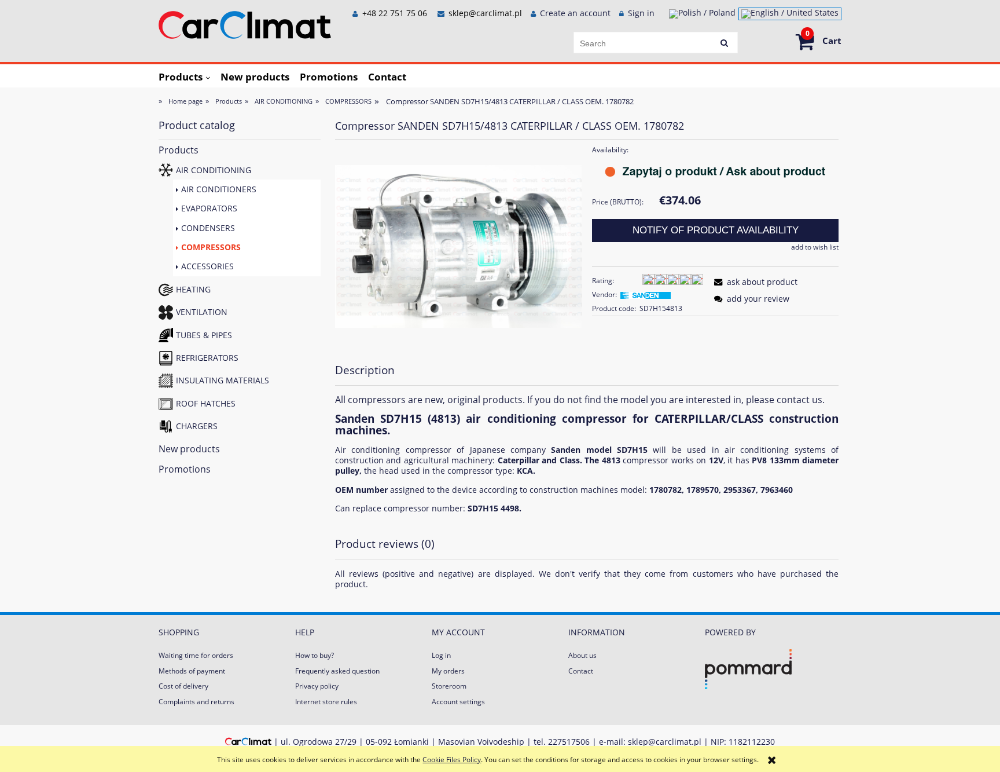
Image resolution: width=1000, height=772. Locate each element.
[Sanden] (645, 294)
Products (178, 150)
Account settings (458, 702)
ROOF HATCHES (206, 403)
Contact (580, 671)
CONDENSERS (208, 227)
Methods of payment (192, 671)
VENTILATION (201, 311)
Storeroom (449, 686)
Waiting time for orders (196, 655)
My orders (448, 671)
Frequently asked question (337, 671)
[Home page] (245, 22)
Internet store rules (326, 702)
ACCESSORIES (207, 266)
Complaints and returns (196, 702)
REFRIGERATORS (207, 357)
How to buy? (314, 655)
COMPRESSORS (211, 247)
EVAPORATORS (209, 208)
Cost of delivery (183, 686)
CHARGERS (197, 425)
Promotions (185, 469)
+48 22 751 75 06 (393, 13)
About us (582, 655)
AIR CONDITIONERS (218, 189)
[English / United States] (790, 14)
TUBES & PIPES (204, 335)
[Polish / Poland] (702, 14)
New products (189, 448)
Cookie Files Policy (451, 759)
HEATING (193, 289)
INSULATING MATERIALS (222, 380)
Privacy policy (317, 686)
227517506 (569, 741)
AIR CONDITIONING (213, 169)
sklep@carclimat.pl (485, 13)
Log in (441, 655)
